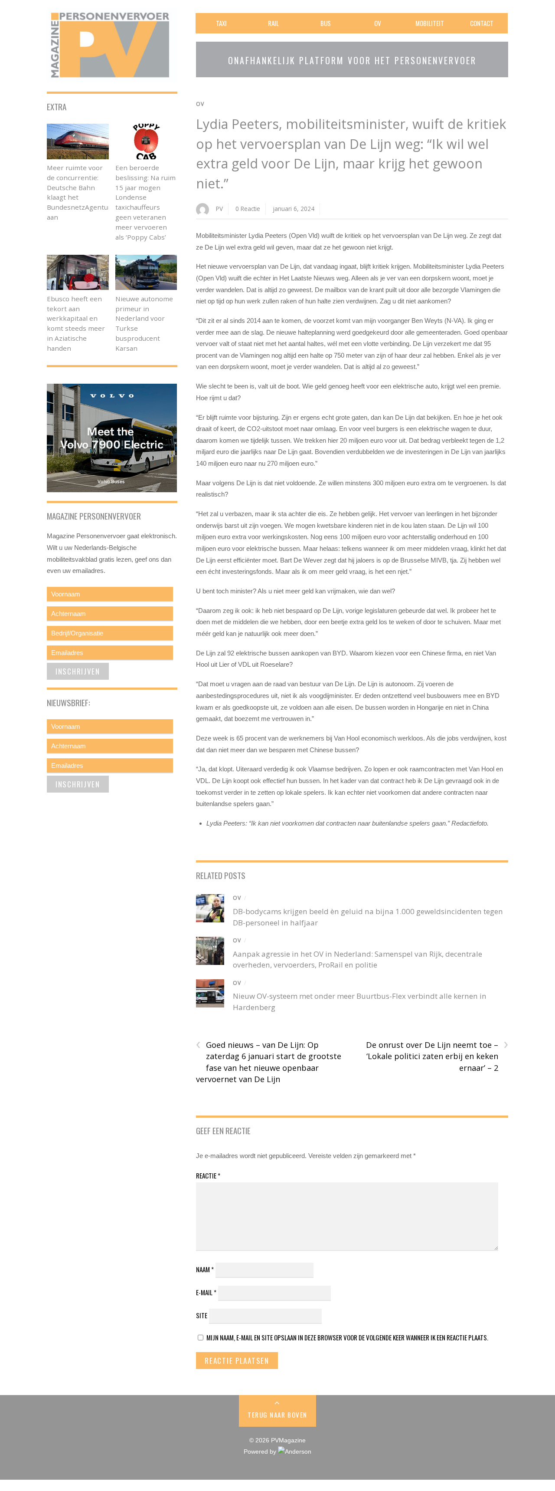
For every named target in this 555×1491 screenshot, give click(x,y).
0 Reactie (247, 208)
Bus (325, 23)
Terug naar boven (277, 1414)
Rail (273, 23)
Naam (205, 1269)
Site (201, 1315)
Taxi (221, 23)
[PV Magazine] (112, 76)
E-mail (206, 1292)
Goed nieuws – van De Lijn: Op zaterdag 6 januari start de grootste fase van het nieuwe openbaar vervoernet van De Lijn (268, 1062)
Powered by (261, 1451)
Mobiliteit (429, 23)
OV (377, 23)
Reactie (208, 1175)
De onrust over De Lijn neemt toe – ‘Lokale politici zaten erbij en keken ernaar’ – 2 (437, 1056)
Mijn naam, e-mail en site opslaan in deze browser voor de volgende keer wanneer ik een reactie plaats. (347, 1337)
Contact (481, 23)
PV (219, 208)
